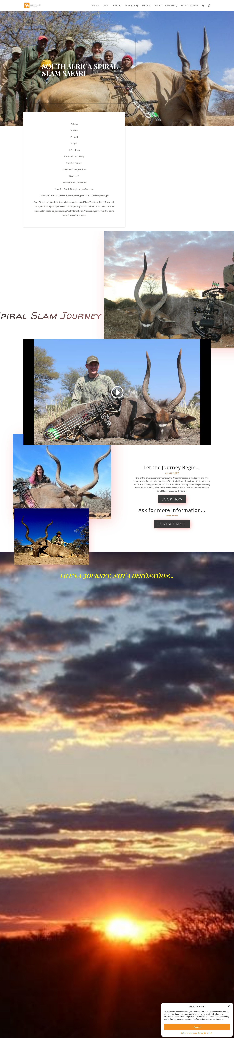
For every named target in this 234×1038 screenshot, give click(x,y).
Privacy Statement (205, 1033)
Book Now (172, 499)
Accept (197, 1027)
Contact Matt (171, 524)
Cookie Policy (171, 5)
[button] (228, 1006)
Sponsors (117, 5)
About (106, 5)
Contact (158, 5)
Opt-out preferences (189, 1033)
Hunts (94, 5)
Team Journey (131, 5)
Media (145, 5)
